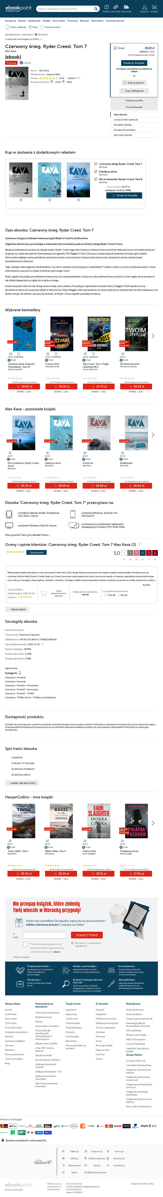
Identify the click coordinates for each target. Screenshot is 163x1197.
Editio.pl (74, 1158)
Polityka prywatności (106, 1018)
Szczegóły (123, 124)
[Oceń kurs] (16, 552)
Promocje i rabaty (13, 1027)
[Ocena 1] (40, 78)
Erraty (99, 1041)
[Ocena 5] (53, 78)
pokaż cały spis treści (23, 783)
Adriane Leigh (126, 853)
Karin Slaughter (89, 853)
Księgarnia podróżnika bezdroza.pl (137, 1093)
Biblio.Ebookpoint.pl (96, 1172)
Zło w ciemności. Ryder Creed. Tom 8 (120, 179)
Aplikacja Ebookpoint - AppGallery (46, 1077)
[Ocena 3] (47, 78)
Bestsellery (97, 20)
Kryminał (21, 677)
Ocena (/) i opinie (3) (126, 119)
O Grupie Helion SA (135, 1060)
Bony (35, 27)
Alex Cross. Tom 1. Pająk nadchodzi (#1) (96, 365)
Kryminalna (32, 685)
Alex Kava (44, 70)
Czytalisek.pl (119, 1165)
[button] (153, 335)
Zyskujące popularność (16, 1032)
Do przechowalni (134, 107)
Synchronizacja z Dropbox (47, 1059)
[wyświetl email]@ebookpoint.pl (86, 1186)
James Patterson (90, 369)
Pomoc (44, 534)
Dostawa (100, 1032)
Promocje (72, 20)
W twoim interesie (129, 363)
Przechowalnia (73, 1023)
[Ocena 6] (56, 78)
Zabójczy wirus (108, 171)
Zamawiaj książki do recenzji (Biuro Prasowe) (138, 1024)
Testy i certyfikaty (14, 1058)
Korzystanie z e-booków (47, 1026)
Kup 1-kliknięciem (134, 90)
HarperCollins (53, 74)
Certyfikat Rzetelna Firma (138, 1065)
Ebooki (22, 20)
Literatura (10, 677)
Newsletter (71, 1041)
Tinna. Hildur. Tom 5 (17, 851)
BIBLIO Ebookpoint (135, 1039)
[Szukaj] (96, 9)
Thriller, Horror (24, 697)
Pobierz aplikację (18, 27)
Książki (46, 20)
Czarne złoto (52, 363)
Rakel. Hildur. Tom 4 (55, 851)
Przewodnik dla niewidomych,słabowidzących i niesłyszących (43, 1034)
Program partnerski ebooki (139, 1018)
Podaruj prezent (52, 27)
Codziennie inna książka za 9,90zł (22, 39)
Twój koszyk (72, 1018)
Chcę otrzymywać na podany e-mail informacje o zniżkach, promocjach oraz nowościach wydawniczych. (47, 947)
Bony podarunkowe (14, 1054)
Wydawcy (10, 1049)
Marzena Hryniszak (128, 366)
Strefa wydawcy (134, 1014)
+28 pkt (27, 62)
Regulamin (101, 1014)
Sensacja (21, 681)
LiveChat (100, 1054)
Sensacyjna (32, 689)
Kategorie (10, 20)
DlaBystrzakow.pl (97, 1158)
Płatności (100, 1036)
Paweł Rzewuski (52, 366)
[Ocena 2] (43, 78)
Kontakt (100, 1009)
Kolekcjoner (126, 462)
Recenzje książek (104, 1045)
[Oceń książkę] (48, 78)
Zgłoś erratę (11, 668)
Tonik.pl (150, 1183)
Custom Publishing (135, 1043)
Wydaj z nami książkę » (85, 966)
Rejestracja (71, 1014)
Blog (7, 1063)
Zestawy (9, 1045)
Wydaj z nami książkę (136, 1034)
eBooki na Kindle (43, 1055)
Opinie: (72, 78)
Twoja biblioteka (74, 1027)
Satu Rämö (11, 853)
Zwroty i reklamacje (105, 1027)
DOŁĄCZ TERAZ (87, 935)
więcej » (57, 952)
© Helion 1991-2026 (14, 1190)
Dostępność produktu (124, 129)
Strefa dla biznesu (135, 1009)
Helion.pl (75, 1151)
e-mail (15, 935)
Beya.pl (96, 1165)
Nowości (84, 20)
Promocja (11, 62)
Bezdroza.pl (119, 1158)
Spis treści (123, 135)
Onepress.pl (97, 1151)
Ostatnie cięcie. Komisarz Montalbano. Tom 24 (21, 365)
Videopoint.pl (74, 1165)
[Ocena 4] (50, 78)
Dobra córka (89, 851)
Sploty (74, 1172)
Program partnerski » (38, 966)
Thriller (30, 693)
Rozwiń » (147, 585)
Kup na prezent (136, 82)
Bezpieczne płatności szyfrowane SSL (26, 1140)
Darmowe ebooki (115, 20)
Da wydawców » (127, 966)
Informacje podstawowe (47, 1012)
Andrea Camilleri (15, 369)
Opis (120, 114)
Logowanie (71, 1009)
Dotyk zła (88, 462)
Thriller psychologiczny (44, 697)
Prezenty (70, 1032)
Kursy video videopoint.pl (138, 1106)
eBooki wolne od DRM (46, 1043)
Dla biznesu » (34, 979)
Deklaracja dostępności (107, 1023)
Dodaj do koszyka (134, 63)
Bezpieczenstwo (43, 1017)
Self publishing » (127, 979)
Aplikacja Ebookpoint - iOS (48, 1071)
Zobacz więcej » (22, 956)
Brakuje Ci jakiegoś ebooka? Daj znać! (88, 981)
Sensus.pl (119, 1151)
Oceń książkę (72, 1036)
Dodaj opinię (36, 552)
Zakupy (39, 1021)
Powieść (21, 685)
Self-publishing (133, 1030)
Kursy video (59, 20)
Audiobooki (34, 20)
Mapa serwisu (103, 1049)
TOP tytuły (11, 1023)
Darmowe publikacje (15, 1041)
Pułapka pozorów (129, 851)
